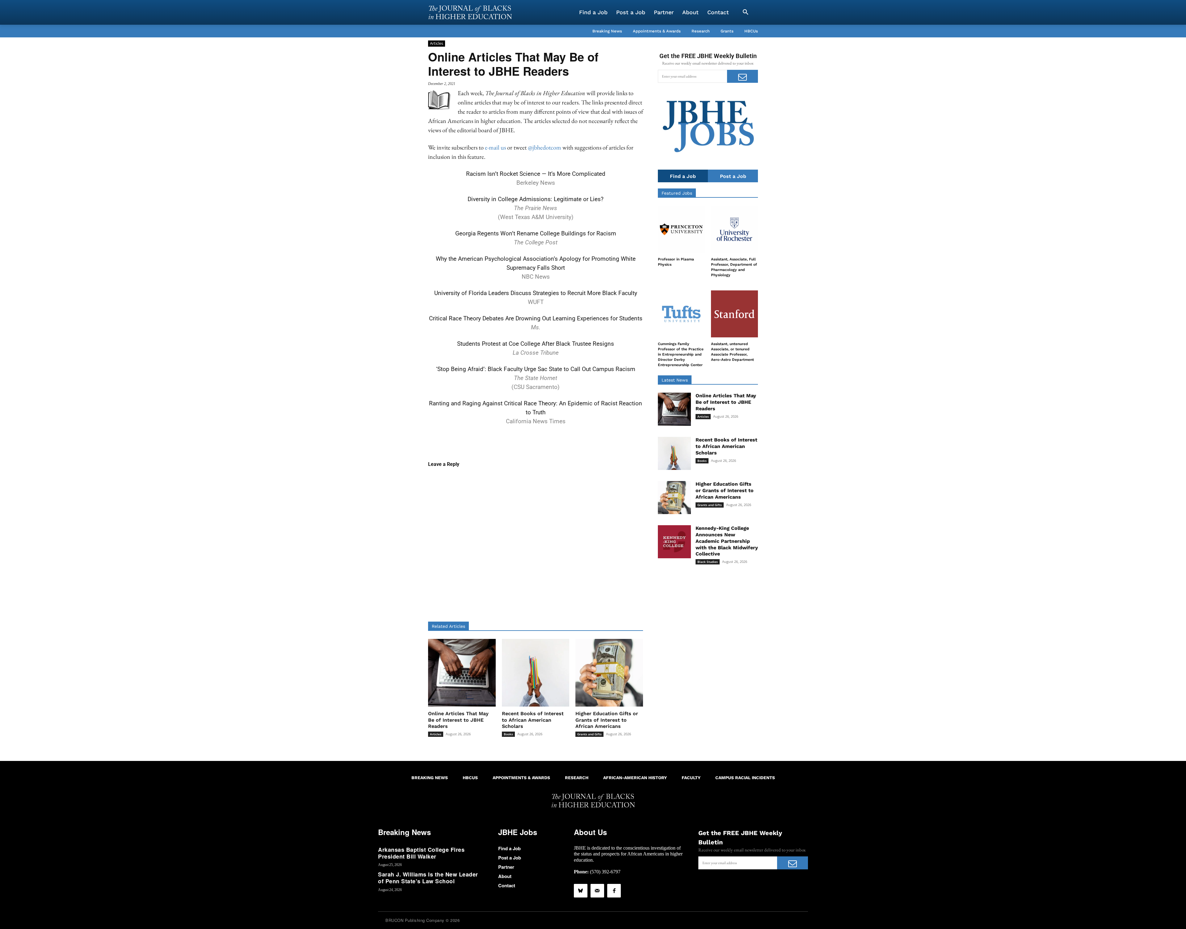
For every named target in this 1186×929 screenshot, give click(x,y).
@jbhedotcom (544, 147)
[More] (583, 441)
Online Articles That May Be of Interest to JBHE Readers (458, 720)
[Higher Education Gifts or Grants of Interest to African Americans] (609, 673)
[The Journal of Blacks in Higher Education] (470, 12)
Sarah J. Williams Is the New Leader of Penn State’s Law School (428, 877)
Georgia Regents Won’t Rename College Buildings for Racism (535, 233)
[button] (745, 12)
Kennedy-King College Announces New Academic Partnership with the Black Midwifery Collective (727, 541)
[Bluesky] (580, 890)
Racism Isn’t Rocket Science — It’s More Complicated (535, 173)
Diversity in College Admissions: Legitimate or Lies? (536, 199)
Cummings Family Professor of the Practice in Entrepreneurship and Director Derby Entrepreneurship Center (681, 354)
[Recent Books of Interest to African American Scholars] (536, 673)
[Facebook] (614, 890)
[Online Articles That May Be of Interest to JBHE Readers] (462, 673)
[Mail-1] (597, 890)
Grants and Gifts (589, 734)
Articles (436, 43)
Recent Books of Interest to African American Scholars (533, 720)
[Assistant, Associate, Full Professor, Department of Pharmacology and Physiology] (734, 229)
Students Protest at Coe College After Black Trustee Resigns (535, 343)
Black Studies (707, 562)
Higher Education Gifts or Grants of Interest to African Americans (606, 720)
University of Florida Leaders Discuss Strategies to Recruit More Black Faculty (535, 293)
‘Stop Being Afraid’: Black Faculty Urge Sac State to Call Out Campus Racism (535, 369)
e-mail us (495, 147)
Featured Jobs (677, 193)
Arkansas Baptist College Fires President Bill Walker (421, 853)
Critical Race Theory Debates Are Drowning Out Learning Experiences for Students (535, 318)
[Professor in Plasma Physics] (681, 229)
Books (508, 734)
